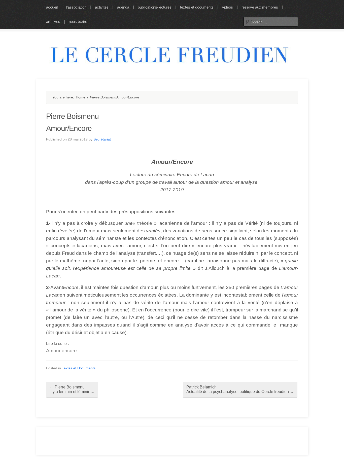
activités (102, 7)
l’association (76, 7)
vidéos (227, 7)
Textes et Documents (78, 368)
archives (53, 21)
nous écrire (78, 21)
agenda (123, 7)
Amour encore (61, 350)
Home (80, 97)
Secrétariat (102, 139)
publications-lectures (154, 7)
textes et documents (197, 7)
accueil (52, 7)
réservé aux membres (260, 7)
